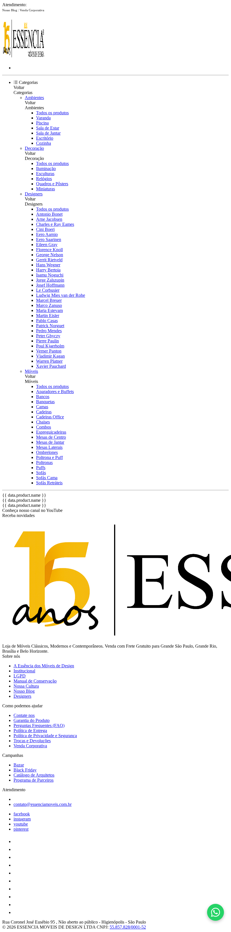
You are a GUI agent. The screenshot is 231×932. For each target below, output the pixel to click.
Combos (43, 427)
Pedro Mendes (49, 330)
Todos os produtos (52, 112)
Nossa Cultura (26, 686)
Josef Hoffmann (50, 285)
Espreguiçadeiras (51, 432)
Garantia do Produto (32, 720)
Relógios (44, 178)
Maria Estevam (49, 310)
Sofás (41, 472)
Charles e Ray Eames (55, 224)
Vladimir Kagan (50, 356)
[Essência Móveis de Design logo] (23, 58)
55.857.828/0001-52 (128, 927)
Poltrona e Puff (49, 457)
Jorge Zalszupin (50, 280)
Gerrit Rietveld (49, 259)
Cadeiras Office (50, 416)
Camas (42, 406)
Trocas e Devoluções (32, 740)
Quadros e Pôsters (52, 183)
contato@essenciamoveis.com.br (43, 804)
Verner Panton (48, 351)
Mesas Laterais (49, 447)
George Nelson (49, 254)
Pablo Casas (47, 320)
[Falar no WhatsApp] (215, 912)
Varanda (43, 117)
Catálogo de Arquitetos (34, 775)
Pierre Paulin (47, 340)
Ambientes (34, 97)
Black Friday (25, 770)
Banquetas (45, 401)
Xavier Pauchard (51, 366)
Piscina (42, 123)
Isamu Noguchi (49, 275)
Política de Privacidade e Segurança (45, 735)
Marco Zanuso (49, 305)
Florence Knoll (49, 249)
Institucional (24, 670)
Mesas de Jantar (50, 442)
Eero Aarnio (47, 234)
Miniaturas (45, 188)
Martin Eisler (47, 315)
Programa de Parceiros (34, 780)
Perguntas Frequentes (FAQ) (39, 725)
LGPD (20, 676)
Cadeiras (44, 411)
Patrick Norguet (50, 325)
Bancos (42, 396)
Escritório (44, 138)
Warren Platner (49, 361)
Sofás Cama (46, 477)
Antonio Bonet (49, 214)
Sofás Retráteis (49, 482)
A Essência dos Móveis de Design (44, 665)
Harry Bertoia (48, 269)
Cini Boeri (45, 229)
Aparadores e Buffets (55, 391)
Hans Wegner (48, 264)
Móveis (31, 371)
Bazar (19, 764)
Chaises (43, 422)
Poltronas (44, 462)
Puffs (40, 467)
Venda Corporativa (32, 10)
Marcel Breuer (49, 300)
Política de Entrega (30, 730)
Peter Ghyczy (48, 335)
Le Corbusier (47, 290)
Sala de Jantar (48, 133)
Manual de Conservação (35, 681)
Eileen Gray (46, 244)
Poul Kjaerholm (50, 346)
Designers (34, 193)
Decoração (34, 148)
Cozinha (43, 143)
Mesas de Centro (51, 437)
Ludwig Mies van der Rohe (60, 295)
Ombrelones (47, 452)
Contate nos (24, 715)
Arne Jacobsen (49, 219)
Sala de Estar (47, 128)
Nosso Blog (10, 10)
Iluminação (46, 168)
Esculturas (45, 173)
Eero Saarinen (48, 239)
